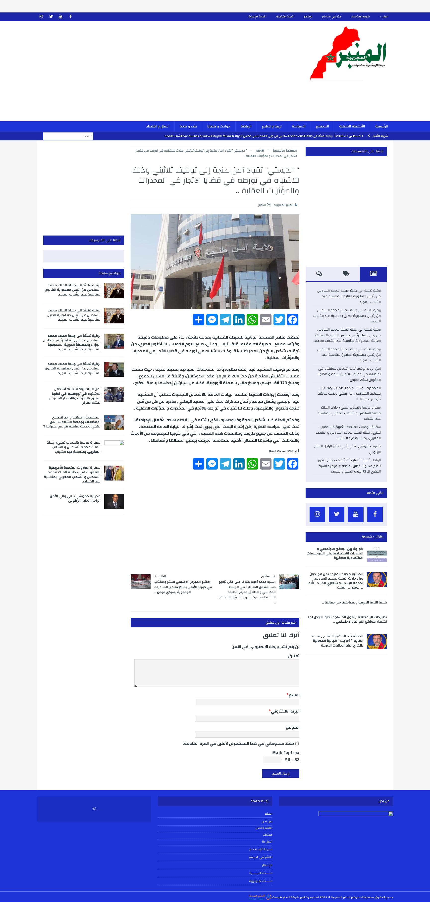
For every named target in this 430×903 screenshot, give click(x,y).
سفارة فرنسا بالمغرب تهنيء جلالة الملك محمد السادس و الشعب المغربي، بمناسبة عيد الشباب (349, 413)
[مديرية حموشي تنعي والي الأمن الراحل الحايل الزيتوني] (114, 501)
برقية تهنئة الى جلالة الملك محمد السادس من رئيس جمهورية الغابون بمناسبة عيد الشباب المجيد (349, 296)
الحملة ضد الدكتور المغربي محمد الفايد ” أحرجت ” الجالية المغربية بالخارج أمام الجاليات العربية (337, 641)
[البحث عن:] (68, 136)
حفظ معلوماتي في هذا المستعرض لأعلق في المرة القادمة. (238, 743)
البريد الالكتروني (285, 711)
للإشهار (308, 16)
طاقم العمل (264, 828)
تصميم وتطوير (309, 897)
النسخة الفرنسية (285, 16)
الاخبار (262, 205)
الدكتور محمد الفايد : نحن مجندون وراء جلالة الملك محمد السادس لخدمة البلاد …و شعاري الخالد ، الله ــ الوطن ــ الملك (335, 581)
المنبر (385, 16)
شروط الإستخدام (361, 16)
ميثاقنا (267, 835)
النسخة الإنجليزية (257, 16)
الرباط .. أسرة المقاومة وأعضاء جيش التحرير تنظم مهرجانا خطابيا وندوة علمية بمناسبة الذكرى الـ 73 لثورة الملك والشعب (349, 466)
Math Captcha (285, 753)
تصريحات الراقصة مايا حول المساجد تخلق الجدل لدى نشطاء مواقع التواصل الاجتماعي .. (347, 619)
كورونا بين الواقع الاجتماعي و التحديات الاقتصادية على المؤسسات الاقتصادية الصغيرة (335, 553)
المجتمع (322, 126)
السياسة (299, 126)
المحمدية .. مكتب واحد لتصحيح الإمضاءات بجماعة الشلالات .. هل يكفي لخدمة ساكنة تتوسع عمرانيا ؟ (349, 394)
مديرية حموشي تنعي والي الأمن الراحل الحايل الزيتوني (347, 449)
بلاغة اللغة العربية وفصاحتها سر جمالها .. (354, 602)
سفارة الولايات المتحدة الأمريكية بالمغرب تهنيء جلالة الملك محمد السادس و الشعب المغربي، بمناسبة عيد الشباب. (348, 432)
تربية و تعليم (272, 126)
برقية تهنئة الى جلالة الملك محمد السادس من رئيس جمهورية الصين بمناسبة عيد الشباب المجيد (347, 316)
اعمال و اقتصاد (157, 126)
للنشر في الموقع (332, 16)
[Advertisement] (156, 74)
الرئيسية (381, 126)
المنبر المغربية (283, 205)
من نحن (267, 821)
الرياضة (246, 126)
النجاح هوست (280, 897)
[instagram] (41, 16)
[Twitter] (51, 16)
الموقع (292, 727)
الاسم (294, 695)
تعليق (293, 656)
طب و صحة (188, 126)
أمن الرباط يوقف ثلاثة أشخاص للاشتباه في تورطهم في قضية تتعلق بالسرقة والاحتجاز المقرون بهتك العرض (349, 374)
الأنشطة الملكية (352, 126)
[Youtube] (60, 16)
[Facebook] (70, 16)
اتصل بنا (267, 841)
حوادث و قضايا (218, 126)
